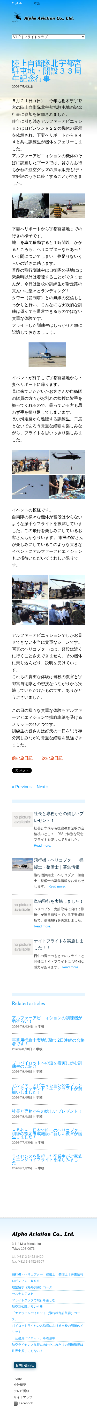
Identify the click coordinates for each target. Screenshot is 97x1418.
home (18, 1378)
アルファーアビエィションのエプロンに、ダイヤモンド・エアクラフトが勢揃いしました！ (47, 1088)
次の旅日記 (52, 758)
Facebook (26, 1403)
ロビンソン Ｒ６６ (26, 1281)
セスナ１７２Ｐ (23, 1294)
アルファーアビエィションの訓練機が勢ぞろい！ (47, 1019)
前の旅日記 (22, 758)
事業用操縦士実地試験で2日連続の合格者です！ (48, 1042)
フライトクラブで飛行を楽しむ (33, 1300)
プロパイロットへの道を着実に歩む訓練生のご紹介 (47, 1064)
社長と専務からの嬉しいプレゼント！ (47, 1111)
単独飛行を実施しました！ (59, 901)
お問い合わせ (25, 1365)
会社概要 (20, 1385)
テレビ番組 (21, 1391)
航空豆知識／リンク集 (27, 1306)
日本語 (35, 3)
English (17, 3)
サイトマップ (23, 1397)
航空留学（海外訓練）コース (32, 1287)
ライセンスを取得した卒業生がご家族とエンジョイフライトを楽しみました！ (47, 1159)
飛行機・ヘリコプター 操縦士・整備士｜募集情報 (47, 1274)
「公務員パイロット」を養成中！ (35, 1338)
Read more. (42, 845)
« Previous (22, 787)
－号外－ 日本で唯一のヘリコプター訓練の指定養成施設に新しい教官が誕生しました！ (47, 1133)
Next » (43, 787)
